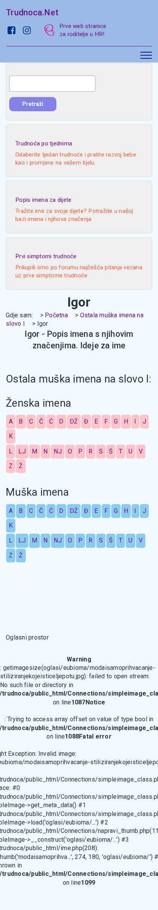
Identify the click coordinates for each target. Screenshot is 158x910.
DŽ (74, 421)
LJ (22, 451)
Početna (56, 315)
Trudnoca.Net (32, 12)
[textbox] (52, 84)
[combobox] (52, 84)
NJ (58, 451)
